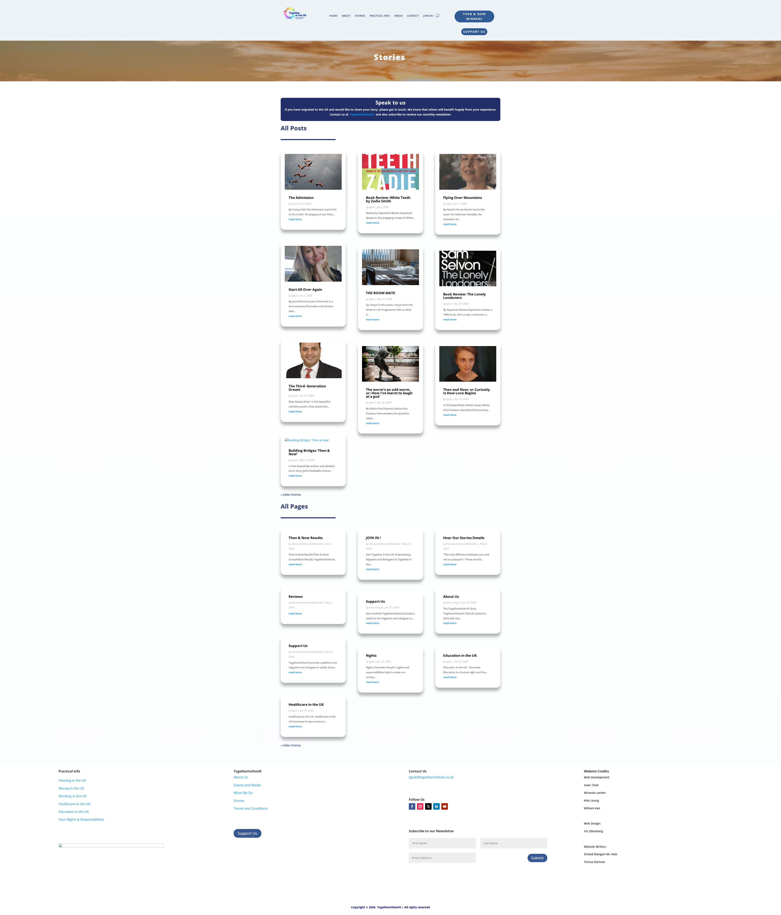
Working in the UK (72, 796)
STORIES (360, 15)
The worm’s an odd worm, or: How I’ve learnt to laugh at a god (389, 393)
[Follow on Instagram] (420, 806)
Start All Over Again (305, 289)
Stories (239, 800)
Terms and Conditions (251, 808)
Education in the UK (460, 655)
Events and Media (247, 785)
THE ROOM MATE (380, 293)
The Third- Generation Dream (307, 388)
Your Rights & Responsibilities (81, 819)
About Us (451, 596)
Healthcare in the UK (306, 704)
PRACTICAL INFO (380, 15)
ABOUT (346, 15)
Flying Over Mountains (462, 197)
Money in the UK (71, 788)
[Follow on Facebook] (412, 806)
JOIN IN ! (428, 15)
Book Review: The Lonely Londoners (464, 296)
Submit (537, 857)
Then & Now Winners (474, 16)
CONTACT (413, 15)
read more (295, 219)
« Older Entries (291, 495)
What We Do (243, 793)
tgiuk (294, 203)
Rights (371, 655)
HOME (333, 15)
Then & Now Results (306, 537)
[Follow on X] (428, 806)
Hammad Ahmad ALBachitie (307, 544)
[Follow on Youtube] (444, 806)
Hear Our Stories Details (463, 537)
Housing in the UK (72, 780)
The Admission (301, 197)
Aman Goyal (376, 607)
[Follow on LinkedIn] (436, 806)
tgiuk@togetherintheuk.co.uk (431, 777)
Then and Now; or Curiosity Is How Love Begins (466, 391)
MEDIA (398, 15)
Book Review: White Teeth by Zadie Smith (388, 199)
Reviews (296, 596)
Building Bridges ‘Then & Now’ (309, 452)
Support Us (474, 32)
